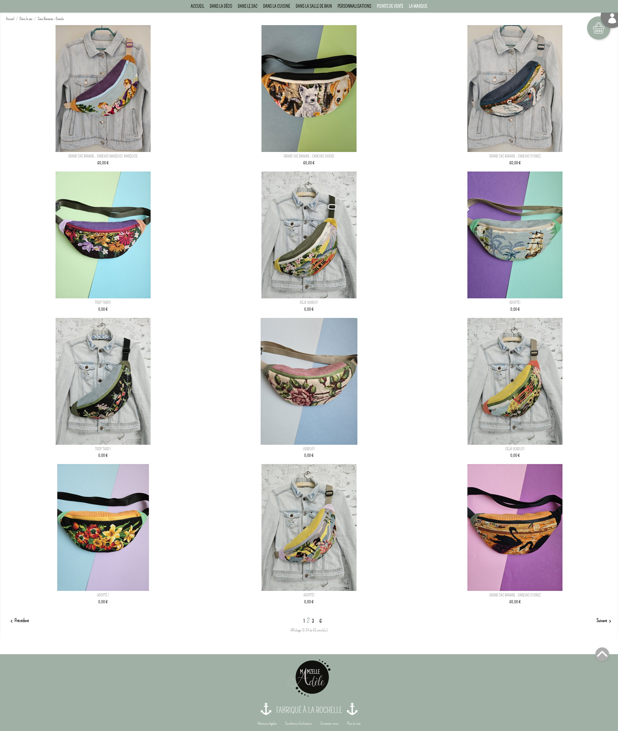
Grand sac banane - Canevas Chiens (309, 156)
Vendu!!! (309, 449)
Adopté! (514, 302)
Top (602, 654)
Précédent (19, 620)
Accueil (197, 6)
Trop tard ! (103, 449)
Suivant (605, 620)
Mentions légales (267, 723)
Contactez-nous (329, 723)
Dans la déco (221, 6)
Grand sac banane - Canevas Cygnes (515, 156)
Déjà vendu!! (309, 302)
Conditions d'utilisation (298, 723)
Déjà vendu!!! (515, 449)
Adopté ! (103, 595)
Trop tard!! (103, 302)
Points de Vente (390, 6)
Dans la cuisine (276, 6)
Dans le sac (248, 6)
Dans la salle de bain (314, 6)
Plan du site (353, 723)
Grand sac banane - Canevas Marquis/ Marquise (103, 156)
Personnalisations (354, 6)
